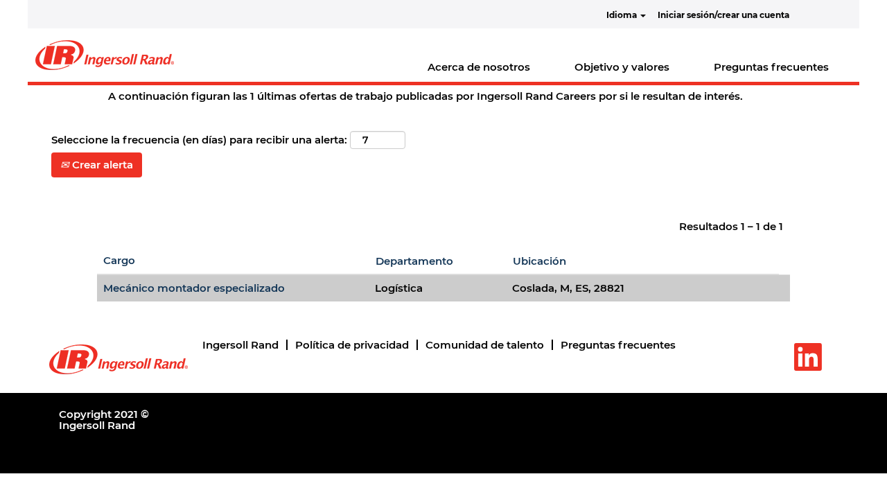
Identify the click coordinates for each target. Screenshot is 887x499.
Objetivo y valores (621, 66)
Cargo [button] (119, 260)
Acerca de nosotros (479, 66)
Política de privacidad (352, 344)
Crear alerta (101, 164)
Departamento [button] (414, 261)
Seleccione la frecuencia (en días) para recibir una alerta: (199, 139)
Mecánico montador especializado (194, 288)
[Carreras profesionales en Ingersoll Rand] (105, 55)
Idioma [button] (622, 15)
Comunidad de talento (484, 344)
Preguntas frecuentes (771, 66)
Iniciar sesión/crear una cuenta (723, 15)
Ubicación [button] (539, 261)
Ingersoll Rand (240, 344)
